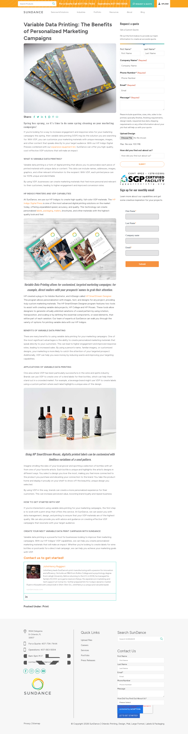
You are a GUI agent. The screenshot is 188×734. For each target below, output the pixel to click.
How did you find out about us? (136, 150)
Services (85, 650)
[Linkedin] (26, 596)
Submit (142, 164)
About (129, 12)
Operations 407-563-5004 (113, 3)
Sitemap (36, 723)
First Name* (125, 49)
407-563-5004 (48, 649)
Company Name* (133, 60)
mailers (57, 210)
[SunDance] (33, 12)
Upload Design (127, 133)
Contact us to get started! (44, 558)
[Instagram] (31, 671)
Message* (129, 97)
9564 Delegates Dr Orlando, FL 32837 (35, 634)
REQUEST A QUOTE (144, 4)
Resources (114, 12)
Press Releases (88, 660)
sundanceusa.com (35, 589)
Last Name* (149, 49)
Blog (143, 12)
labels (39, 210)
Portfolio (97, 12)
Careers (84, 645)
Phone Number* (133, 72)
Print (46, 606)
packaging (48, 210)
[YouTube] (43, 671)
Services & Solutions (60, 12)
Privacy (27, 723)
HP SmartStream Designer (98, 296)
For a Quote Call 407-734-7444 (77, 3)
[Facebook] (25, 671)
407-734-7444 (49, 643)
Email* (128, 85)
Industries (81, 12)
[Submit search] (53, 3)
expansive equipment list (63, 147)
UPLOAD (165, 4)
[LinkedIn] (37, 671)
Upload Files (86, 640)
